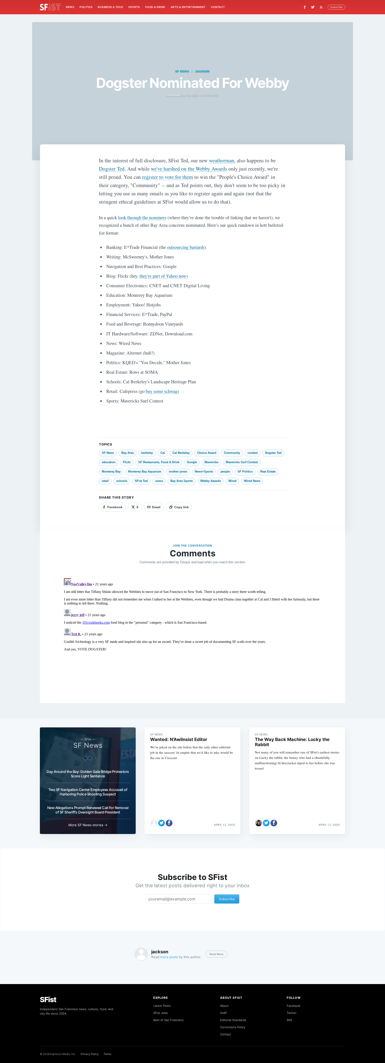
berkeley (147, 452)
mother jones (178, 471)
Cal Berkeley (181, 452)
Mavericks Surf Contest (242, 462)
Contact (218, 7)
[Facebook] (305, 7)
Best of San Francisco (168, 1020)
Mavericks (211, 462)
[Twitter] (313, 7)
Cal (162, 452)
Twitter (292, 1013)
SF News (182, 71)
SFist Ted (141, 481)
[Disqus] (192, 632)
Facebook (293, 1005)
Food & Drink (155, 7)
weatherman (221, 160)
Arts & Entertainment (188, 7)
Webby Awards (210, 481)
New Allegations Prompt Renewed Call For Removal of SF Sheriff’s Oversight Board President (88, 809)
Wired (232, 481)
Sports (134, 7)
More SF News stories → (87, 825)
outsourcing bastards (186, 247)
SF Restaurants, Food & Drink (158, 462)
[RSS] (322, 7)
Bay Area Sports (181, 481)
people (225, 471)
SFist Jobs (160, 1013)
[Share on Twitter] (161, 823)
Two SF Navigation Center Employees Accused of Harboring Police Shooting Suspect (87, 791)
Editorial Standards (233, 1020)
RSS (289, 1020)
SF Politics (245, 471)
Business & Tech (110, 7)
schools (121, 481)
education (108, 462)
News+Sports (204, 471)
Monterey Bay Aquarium (144, 471)
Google (192, 462)
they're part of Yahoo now (162, 276)
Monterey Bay (111, 471)
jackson (202, 71)
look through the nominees (142, 217)
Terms (107, 1054)
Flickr (127, 462)
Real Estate (268, 471)
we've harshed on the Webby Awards (189, 168)
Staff (223, 1013)
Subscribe (336, 7)
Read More (216, 954)
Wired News (252, 481)
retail (105, 481)
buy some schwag (162, 391)
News (70, 7)
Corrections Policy (232, 1027)
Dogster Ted (112, 168)
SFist (48, 999)
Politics (86, 7)
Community (232, 452)
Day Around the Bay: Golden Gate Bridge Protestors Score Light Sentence (88, 773)
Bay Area (127, 452)
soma (159, 481)
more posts (169, 957)
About (224, 1005)
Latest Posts (162, 1005)
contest (253, 452)
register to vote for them (167, 176)
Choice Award (206, 452)
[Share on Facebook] (169, 823)
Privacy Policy (90, 1054)
